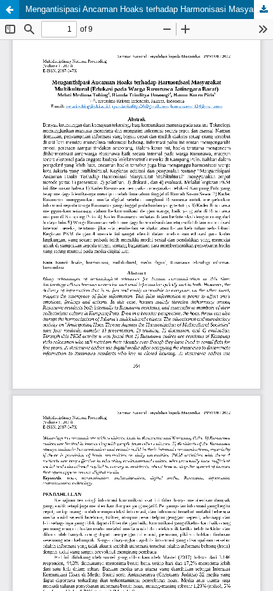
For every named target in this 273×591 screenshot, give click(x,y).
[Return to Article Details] (9, 9)
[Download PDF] (263, 9)
